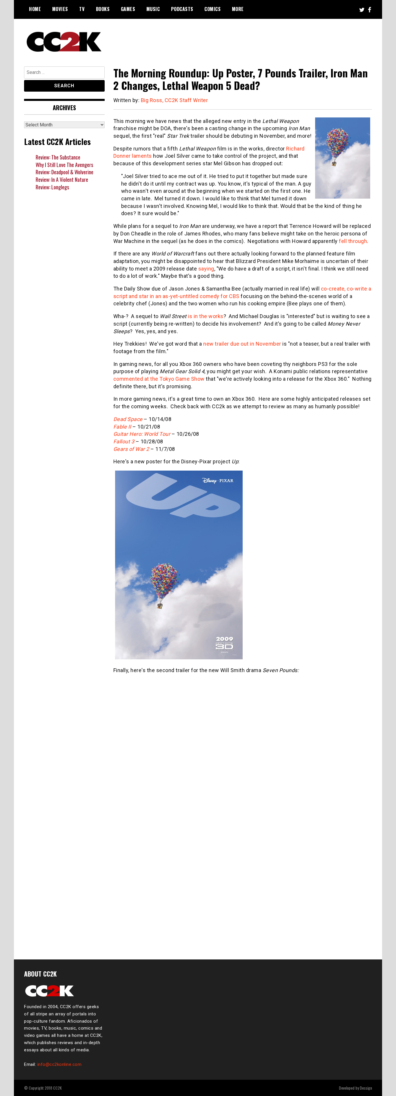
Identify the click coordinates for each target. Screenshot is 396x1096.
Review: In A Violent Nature (62, 179)
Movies (60, 9)
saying (206, 269)
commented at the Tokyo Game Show (159, 379)
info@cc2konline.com (59, 1064)
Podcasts (182, 9)
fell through (353, 241)
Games (128, 9)
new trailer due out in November (242, 344)
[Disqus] (242, 872)
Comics (212, 9)
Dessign (366, 1088)
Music (153, 9)
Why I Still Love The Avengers (64, 164)
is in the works (206, 316)
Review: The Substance (58, 157)
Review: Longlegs (52, 187)
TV (82, 9)
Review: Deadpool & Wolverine (64, 172)
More (238, 9)
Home (35, 9)
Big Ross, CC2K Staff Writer (174, 100)
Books (103, 9)
